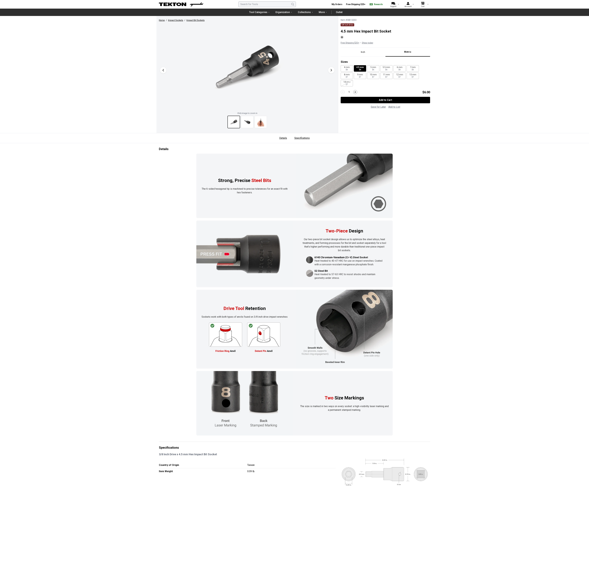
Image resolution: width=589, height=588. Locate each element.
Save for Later (378, 106)
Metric (407, 52)
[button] (247, 67)
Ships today (367, 43)
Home (162, 20)
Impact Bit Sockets (196, 20)
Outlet (339, 12)
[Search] (292, 4)
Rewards (378, 4)
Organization (282, 12)
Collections (304, 12)
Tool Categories (258, 12)
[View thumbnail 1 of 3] (234, 122)
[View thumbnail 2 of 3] (247, 122)
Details (283, 138)
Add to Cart (385, 100)
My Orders (337, 4)
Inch (363, 52)
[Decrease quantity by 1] (343, 92)
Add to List (394, 106)
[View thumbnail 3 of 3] (261, 122)
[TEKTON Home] (181, 4)
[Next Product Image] (331, 70)
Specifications (302, 138)
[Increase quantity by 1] (355, 92)
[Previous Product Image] (163, 70)
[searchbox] (267, 4)
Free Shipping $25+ (355, 4)
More (322, 12)
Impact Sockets (175, 20)
